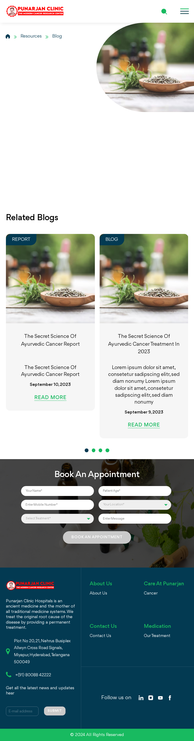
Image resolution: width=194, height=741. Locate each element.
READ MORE (50, 398)
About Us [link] (98, 593)
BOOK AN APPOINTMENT (97, 537)
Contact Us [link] (100, 636)
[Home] (7, 36)
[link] (141, 698)
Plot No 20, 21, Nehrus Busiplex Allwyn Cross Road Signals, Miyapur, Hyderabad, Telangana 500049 (42, 651)
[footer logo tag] (30, 585)
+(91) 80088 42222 (33, 675)
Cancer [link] (151, 593)
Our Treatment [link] (157, 636)
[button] (86, 450)
